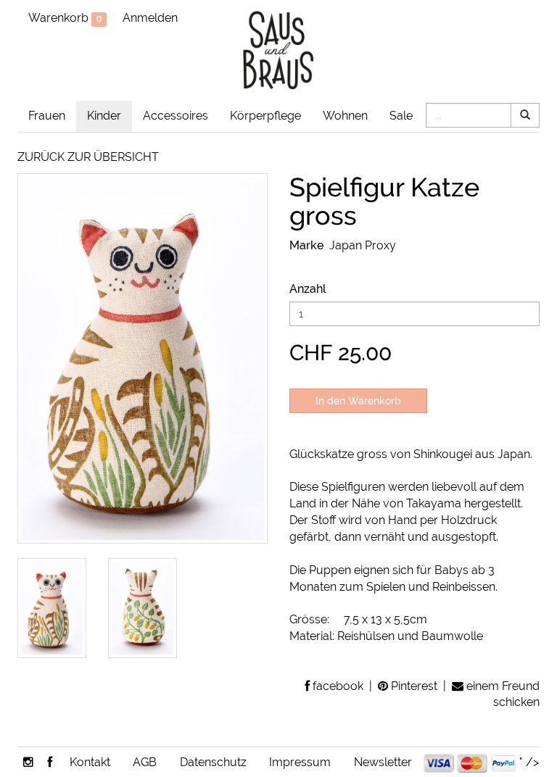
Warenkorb (65, 18)
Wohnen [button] (345, 115)
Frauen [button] (46, 115)
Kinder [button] (104, 115)
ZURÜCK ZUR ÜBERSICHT (88, 157)
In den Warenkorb (358, 401)
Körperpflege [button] (265, 115)
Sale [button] (401, 115)
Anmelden (150, 18)
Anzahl (307, 289)
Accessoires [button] (175, 115)
